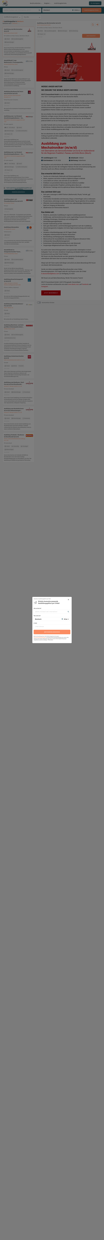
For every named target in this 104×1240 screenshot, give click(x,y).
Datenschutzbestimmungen (40, 637)
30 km (65, 619)
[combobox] (50, 612)
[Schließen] (68, 599)
